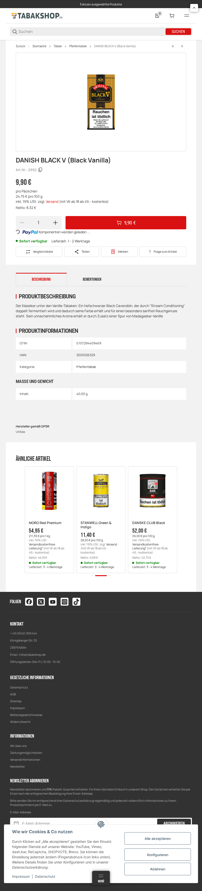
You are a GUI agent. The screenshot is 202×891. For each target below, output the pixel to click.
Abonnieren (174, 823)
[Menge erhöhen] (55, 222)
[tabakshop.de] (37, 15)
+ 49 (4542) (18, 633)
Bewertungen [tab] (92, 279)
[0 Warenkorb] (172, 15)
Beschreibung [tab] (41, 279)
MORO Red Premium (45, 523)
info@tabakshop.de (32, 655)
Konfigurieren (157, 855)
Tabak (58, 46)
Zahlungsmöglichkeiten (26, 753)
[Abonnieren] (16, 823)
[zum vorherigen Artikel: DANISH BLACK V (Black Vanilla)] (173, 46)
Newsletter (17, 766)
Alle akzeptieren (158, 838)
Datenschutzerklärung (78, 801)
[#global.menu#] (186, 15)
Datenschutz (19, 687)
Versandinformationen (25, 760)
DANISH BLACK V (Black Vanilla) (115, 46)
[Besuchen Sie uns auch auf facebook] (29, 602)
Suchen (178, 31)
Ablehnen (157, 869)
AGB (13, 694)
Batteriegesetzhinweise (26, 715)
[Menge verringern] (22, 222)
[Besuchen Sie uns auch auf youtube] (53, 602)
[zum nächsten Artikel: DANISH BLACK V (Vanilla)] (182, 46)
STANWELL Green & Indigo (96, 525)
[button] (49, 490)
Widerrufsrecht (20, 722)
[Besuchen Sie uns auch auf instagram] (64, 602)
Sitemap (15, 701)
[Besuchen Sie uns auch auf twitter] (41, 602)
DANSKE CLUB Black (148, 523)
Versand (52, 201)
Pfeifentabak (78, 46)
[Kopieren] (40, 170)
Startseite (39, 46)
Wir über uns (18, 746)
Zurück (20, 46)
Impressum (17, 708)
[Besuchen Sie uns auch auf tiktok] (76, 602)
